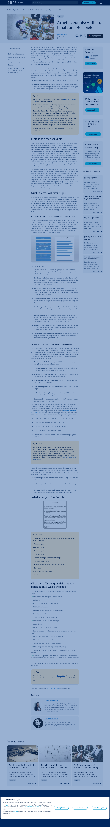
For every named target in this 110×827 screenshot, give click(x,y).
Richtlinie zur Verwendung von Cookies (33, 806)
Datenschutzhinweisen (8, 808)
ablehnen (48, 808)
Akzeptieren (15, 811)
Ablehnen (80, 808)
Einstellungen (6, 805)
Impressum (5, 816)
